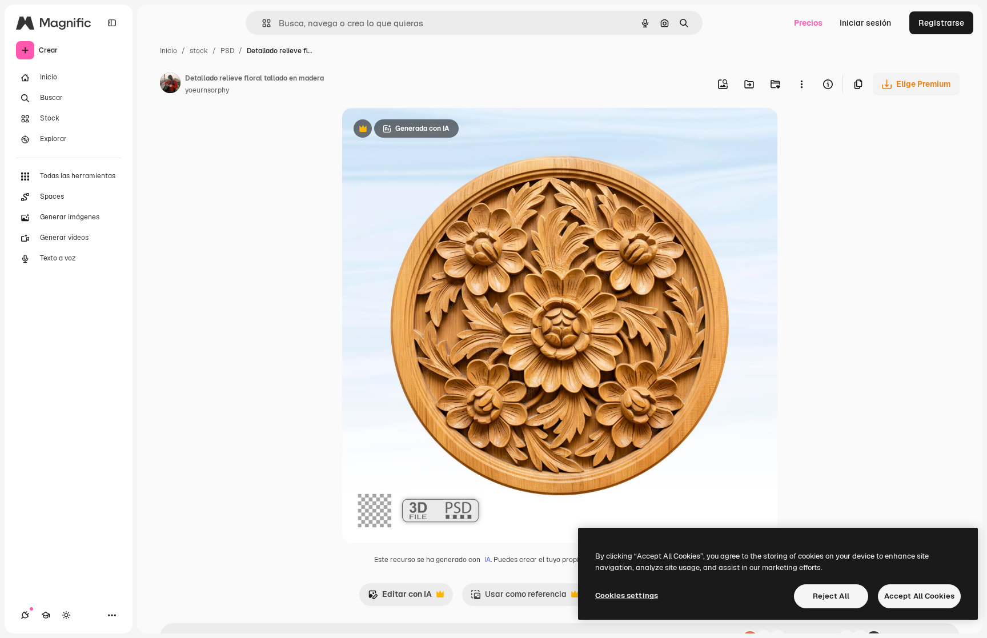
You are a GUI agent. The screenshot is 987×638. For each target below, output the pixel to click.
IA (487, 559)
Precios (808, 23)
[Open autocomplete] (262, 23)
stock (199, 50)
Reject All (831, 596)
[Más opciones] (801, 84)
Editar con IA (400, 597)
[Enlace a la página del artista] (170, 85)
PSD (227, 50)
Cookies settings (626, 595)
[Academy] (46, 615)
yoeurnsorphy (207, 90)
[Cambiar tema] (66, 615)
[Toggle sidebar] (112, 23)
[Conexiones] (25, 615)
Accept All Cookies (919, 596)
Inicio (168, 50)
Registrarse (941, 23)
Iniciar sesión (865, 23)
